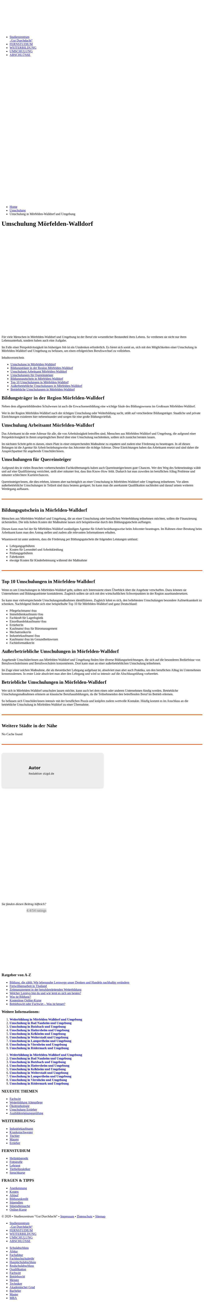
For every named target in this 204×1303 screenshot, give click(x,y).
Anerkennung (18, 1188)
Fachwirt (15, 1098)
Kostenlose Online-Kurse (25, 1000)
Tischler (15, 1135)
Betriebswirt (17, 1276)
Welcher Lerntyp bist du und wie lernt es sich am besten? (45, 993)
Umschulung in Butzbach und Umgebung (38, 1026)
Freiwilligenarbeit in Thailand (28, 986)
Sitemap (100, 1216)
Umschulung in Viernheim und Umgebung (38, 1044)
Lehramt (15, 1165)
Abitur (14, 1251)
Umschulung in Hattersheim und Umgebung (39, 1030)
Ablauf (14, 1195)
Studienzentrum (21, 38)
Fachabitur (16, 1255)
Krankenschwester (21, 1132)
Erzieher (15, 1143)
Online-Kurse (18, 1209)
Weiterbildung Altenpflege (26, 1102)
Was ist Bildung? (20, 996)
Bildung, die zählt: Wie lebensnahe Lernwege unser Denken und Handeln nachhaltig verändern (69, 982)
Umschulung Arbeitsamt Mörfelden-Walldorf (39, 371)
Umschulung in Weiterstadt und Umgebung (39, 1037)
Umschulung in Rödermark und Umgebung (39, 1048)
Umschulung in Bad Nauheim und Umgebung (41, 1023)
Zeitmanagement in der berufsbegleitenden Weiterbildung (45, 989)
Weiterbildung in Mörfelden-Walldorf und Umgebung (46, 1019)
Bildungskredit (19, 1199)
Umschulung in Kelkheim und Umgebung (38, 1033)
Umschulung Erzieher (23, 1109)
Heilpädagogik (19, 1158)
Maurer (14, 1139)
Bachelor (15, 1290)
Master (14, 1294)
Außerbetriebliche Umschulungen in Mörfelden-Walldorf (46, 386)
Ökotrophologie (19, 1106)
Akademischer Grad (22, 1287)
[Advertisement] (102, 118)
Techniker (16, 1283)
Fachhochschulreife (22, 1258)
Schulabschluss (19, 1247)
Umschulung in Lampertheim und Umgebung (40, 1041)
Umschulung (18, 210)
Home (13, 206)
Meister (14, 1280)
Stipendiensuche (20, 1206)
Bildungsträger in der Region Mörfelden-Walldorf (42, 368)
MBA (13, 1298)
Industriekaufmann (21, 1128)
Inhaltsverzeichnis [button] (13, 357)
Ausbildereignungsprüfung (26, 1113)
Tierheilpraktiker (20, 1169)
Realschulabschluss (22, 1265)
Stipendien (16, 1202)
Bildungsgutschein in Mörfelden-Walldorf (37, 378)
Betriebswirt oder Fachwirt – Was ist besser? (37, 1004)
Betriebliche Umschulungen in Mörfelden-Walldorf (43, 389)
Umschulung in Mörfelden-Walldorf (33, 364)
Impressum (67, 1216)
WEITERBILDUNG (23, 47)
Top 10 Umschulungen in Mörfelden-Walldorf (40, 382)
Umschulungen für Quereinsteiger (32, 375)
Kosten (14, 1191)
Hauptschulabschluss (23, 1262)
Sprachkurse (17, 1172)
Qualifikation (18, 1269)
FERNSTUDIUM (21, 44)
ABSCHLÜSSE (20, 54)
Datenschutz (84, 1216)
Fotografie (16, 1162)
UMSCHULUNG (21, 51)
